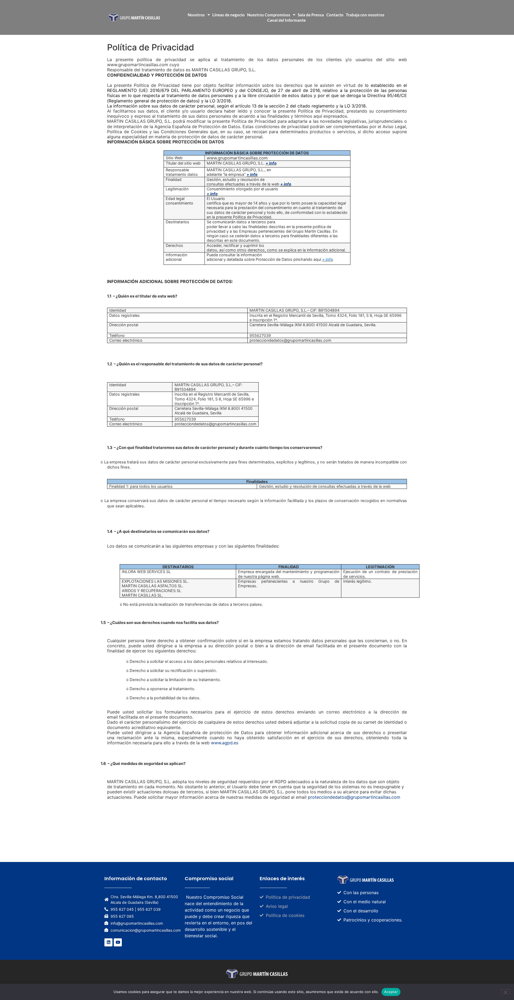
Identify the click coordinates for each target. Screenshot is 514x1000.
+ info (271, 163)
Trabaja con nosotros (365, 14)
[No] (505, 991)
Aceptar (391, 992)
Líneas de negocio (228, 14)
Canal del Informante (286, 20)
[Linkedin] (108, 942)
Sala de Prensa (311, 14)
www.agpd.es (224, 742)
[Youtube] (118, 942)
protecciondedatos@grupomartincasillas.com (354, 797)
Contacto (334, 14)
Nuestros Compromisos (268, 14)
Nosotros (196, 14)
